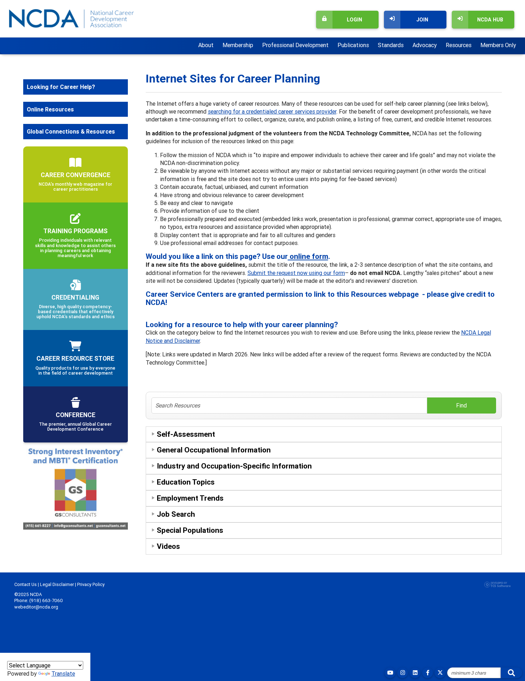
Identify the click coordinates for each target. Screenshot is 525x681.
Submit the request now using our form (296, 272)
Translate (63, 673)
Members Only (498, 45)
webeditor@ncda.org (36, 607)
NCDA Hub (490, 19)
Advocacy (424, 45)
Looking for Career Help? (61, 86)
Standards (391, 45)
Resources (458, 45)
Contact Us (25, 584)
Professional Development (295, 45)
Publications (353, 45)
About (206, 45)
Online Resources (50, 109)
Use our (295, 256)
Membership (237, 45)
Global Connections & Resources (71, 131)
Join (422, 19)
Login (354, 19)
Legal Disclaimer (57, 584)
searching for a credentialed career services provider (272, 111)
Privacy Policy (91, 584)
